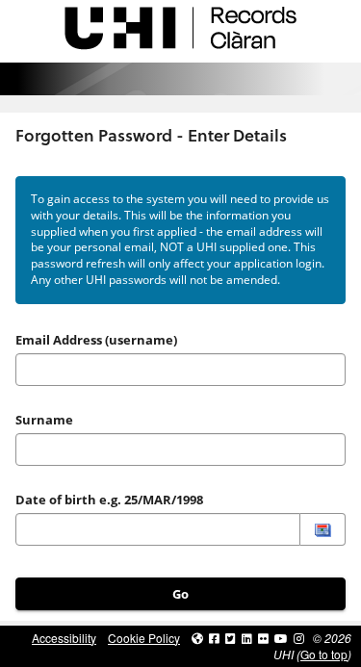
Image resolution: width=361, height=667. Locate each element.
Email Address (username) (96, 339)
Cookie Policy (144, 637)
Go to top (324, 654)
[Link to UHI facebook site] (214, 637)
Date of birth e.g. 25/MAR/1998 (109, 499)
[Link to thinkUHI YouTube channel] (281, 637)
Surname (44, 419)
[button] (322, 529)
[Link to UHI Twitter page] (230, 637)
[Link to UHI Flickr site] (263, 637)
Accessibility (64, 637)
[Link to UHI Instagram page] (299, 637)
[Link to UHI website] (197, 637)
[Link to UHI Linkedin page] (247, 637)
